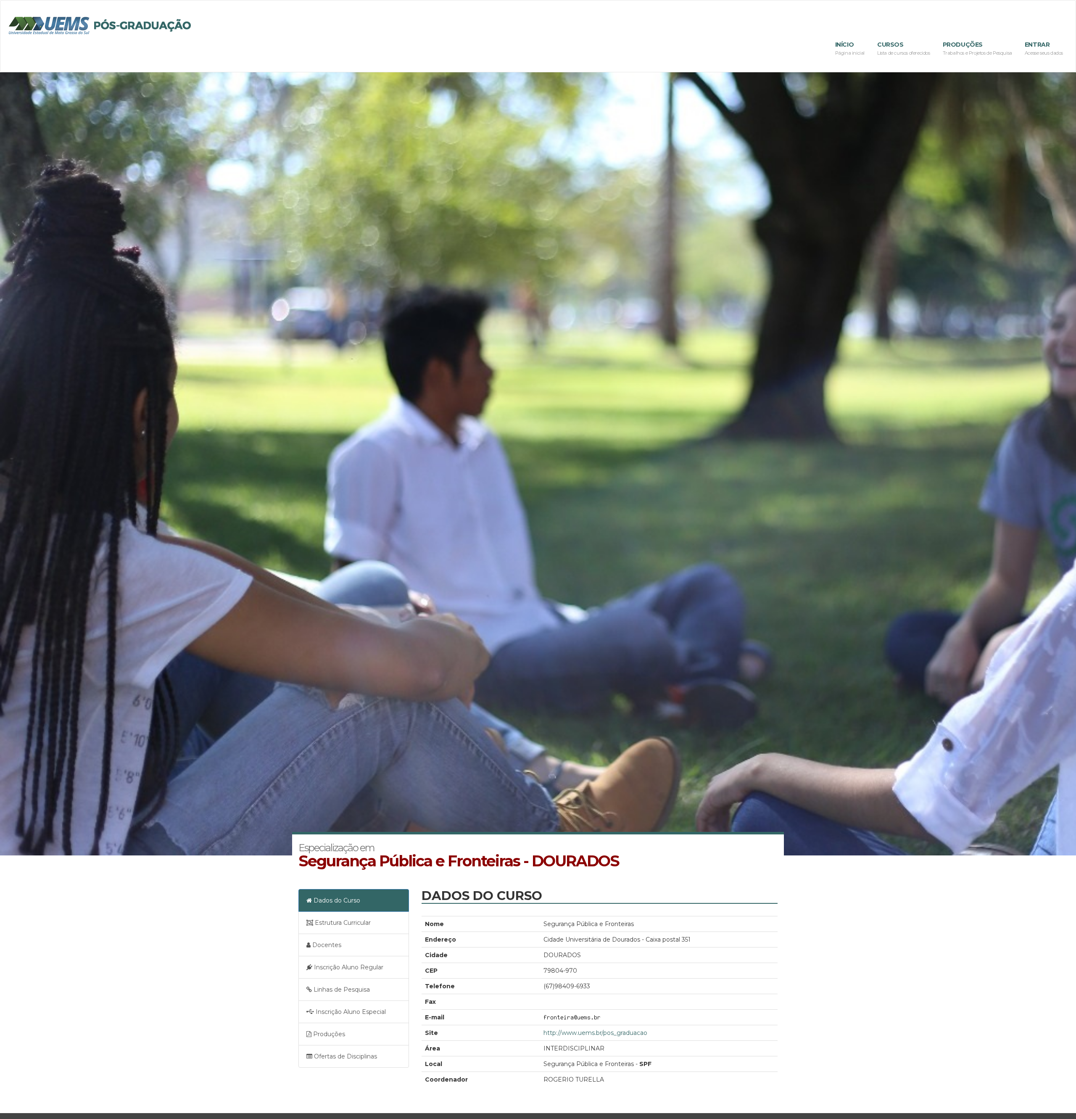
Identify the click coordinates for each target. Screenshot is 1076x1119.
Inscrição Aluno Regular (347, 967)
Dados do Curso (336, 900)
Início (850, 48)
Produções (977, 48)
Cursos (903, 48)
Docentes (326, 945)
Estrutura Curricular (342, 922)
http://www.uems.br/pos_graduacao (595, 1033)
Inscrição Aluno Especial (350, 1012)
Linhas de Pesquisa (341, 989)
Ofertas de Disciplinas (344, 1056)
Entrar (1044, 48)
